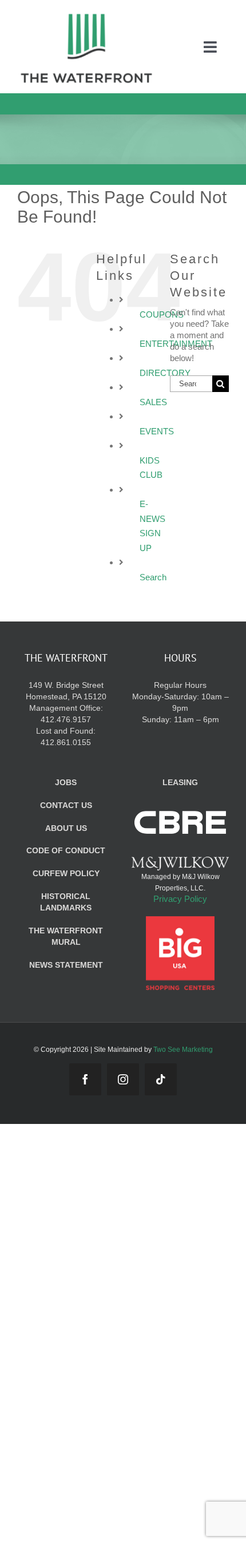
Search (153, 577)
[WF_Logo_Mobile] (86, 16)
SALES (153, 402)
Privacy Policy (180, 899)
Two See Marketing (183, 1050)
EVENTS (157, 431)
